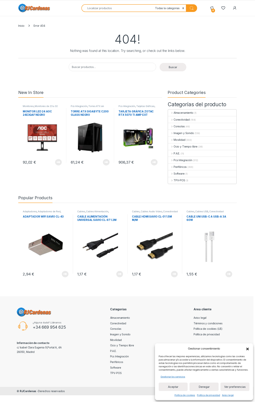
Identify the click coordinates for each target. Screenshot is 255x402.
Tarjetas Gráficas (145, 106)
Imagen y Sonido (184, 133)
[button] (247, 348)
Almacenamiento (183, 112)
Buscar (173, 67)
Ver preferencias (235, 387)
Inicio (21, 25)
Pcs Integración (79, 106)
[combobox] (117, 8)
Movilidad (179, 139)
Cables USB (201, 211)
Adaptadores (30, 211)
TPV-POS (179, 180)
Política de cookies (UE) (208, 328)
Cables (81, 211)
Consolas (179, 126)
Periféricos (180, 166)
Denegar (204, 387)
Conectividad (182, 119)
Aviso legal (228, 395)
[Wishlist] (223, 8)
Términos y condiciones (208, 323)
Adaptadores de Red (49, 211)
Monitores (28, 106)
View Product (57, 162)
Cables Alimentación (97, 211)
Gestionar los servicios (173, 376)
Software (179, 173)
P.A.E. (177, 153)
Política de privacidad (208, 395)
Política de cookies (185, 395)
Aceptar (173, 387)
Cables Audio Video (151, 211)
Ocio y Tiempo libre (186, 146)
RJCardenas (28, 391)
